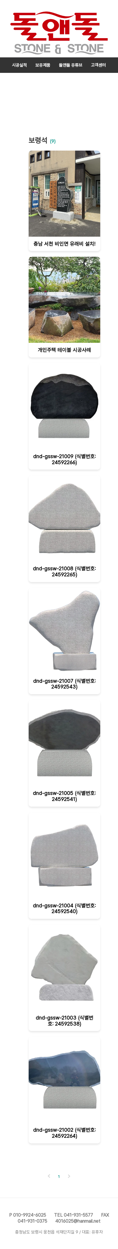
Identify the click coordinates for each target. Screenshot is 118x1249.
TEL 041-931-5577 (73, 1215)
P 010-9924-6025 (27, 1215)
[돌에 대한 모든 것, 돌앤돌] (59, 29)
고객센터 (98, 65)
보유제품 (43, 65)
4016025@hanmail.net (78, 1221)
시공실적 (19, 65)
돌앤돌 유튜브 (70, 65)
